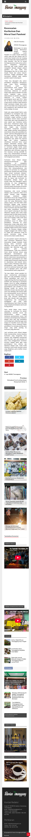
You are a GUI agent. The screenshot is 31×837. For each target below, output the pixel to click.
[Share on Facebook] (9, 357)
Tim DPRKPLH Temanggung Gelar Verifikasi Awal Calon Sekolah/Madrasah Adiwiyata (18, 705)
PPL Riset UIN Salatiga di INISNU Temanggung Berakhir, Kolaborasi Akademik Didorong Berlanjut (19, 695)
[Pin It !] (9, 365)
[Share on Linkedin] (19, 361)
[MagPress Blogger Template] (15, 9)
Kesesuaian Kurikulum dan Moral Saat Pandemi (15, 31)
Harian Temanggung (17, 832)
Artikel (10, 21)
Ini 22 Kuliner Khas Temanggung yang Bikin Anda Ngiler (18, 650)
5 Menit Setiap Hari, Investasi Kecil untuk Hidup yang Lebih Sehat (14, 428)
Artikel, (18, 38)
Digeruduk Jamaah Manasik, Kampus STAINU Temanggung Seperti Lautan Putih (18, 660)
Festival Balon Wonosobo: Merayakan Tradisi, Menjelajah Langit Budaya (14, 453)
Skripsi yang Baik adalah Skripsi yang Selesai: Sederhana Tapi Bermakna (15, 503)
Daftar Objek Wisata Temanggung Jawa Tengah (18, 640)
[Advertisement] (15, 586)
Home (6, 21)
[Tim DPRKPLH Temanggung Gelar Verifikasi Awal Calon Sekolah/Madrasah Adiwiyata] (7, 707)
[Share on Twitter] (19, 357)
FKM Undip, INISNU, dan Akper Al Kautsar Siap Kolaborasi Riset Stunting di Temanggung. (15, 682)
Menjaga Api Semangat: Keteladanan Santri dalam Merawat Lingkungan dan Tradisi (15, 527)
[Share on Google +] (9, 361)
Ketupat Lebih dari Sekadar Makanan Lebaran (13, 412)
